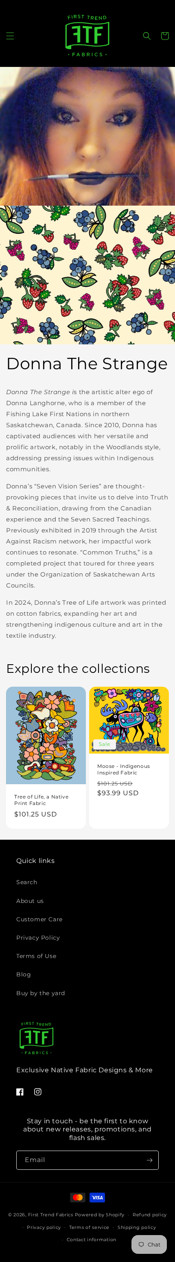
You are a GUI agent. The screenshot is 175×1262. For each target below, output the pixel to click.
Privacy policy (44, 1227)
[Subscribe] (149, 1160)
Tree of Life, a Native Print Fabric (41, 800)
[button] (10, 36)
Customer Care (39, 919)
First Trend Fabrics (50, 1215)
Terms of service (89, 1227)
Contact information (91, 1239)
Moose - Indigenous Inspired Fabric (123, 769)
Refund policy (150, 1215)
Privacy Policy (38, 937)
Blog (23, 974)
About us (30, 901)
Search (26, 882)
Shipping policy (137, 1227)
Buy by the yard (40, 993)
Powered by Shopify (100, 1215)
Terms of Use (36, 956)
